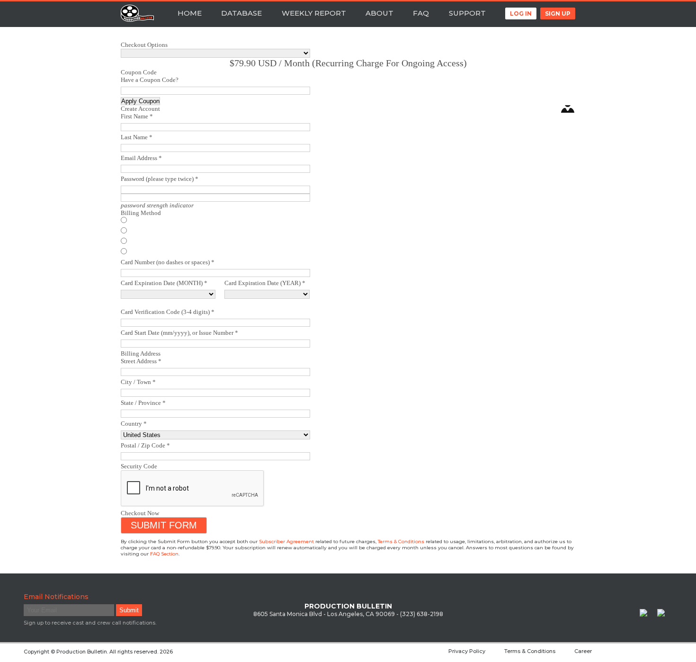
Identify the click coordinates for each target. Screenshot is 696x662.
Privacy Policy (466, 651)
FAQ (421, 13)
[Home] (137, 14)
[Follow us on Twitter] (664, 616)
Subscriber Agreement (286, 541)
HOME (190, 13)
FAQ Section (164, 554)
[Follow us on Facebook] (647, 616)
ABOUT (379, 13)
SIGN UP (558, 13)
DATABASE (241, 13)
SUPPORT (467, 13)
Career (583, 651)
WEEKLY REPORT (314, 13)
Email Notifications (56, 596)
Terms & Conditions (401, 541)
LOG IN (521, 13)
